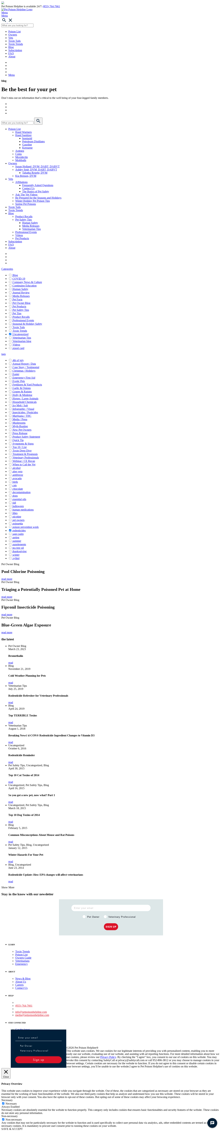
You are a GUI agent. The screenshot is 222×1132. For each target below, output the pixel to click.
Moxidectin (21, 157)
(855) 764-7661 (51, 6)
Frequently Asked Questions (37, 185)
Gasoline (27, 144)
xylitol (15, 558)
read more (6, 578)
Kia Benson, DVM (25, 175)
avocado (17, 478)
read (10, 662)
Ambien (19, 150)
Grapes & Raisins (22, 391)
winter (15, 554)
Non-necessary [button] (9, 1116)
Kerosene (27, 147)
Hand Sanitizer (23, 135)
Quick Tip (18, 440)
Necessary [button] (7, 1100)
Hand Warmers (23, 132)
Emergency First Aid (23, 377)
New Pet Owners (21, 429)
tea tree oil (18, 547)
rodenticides (19, 530)
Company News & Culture (27, 282)
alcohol (16, 467)
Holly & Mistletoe (22, 395)
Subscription (15, 50)
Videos (19, 235)
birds (15, 481)
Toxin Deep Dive (22, 450)
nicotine (16, 516)
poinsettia (17, 523)
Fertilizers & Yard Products (27, 384)
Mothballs (20, 160)
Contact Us (28, 188)
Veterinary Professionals (25, 457)
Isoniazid (27, 138)
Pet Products (22, 238)
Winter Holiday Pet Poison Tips (32, 200)
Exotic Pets (18, 381)
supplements (19, 544)
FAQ (11, 53)
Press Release (19, 433)
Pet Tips (16, 313)
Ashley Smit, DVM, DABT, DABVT (36, 169)
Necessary (11, 1103)
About (11, 56)
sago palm (18, 533)
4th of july (18, 360)
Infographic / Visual (23, 408)
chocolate (17, 488)
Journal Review (21, 292)
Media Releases (30, 225)
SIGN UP (111, 926)
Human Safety (30, 222)
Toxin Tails (14, 40)
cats (14, 485)
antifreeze (17, 474)
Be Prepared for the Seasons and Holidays (38, 197)
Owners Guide (23, 957)
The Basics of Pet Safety (35, 191)
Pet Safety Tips (23, 219)
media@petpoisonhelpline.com (32, 1015)
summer (16, 540)
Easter (15, 374)
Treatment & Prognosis (25, 454)
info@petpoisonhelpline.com (31, 1011)
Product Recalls (23, 216)
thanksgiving (19, 551)
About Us (20, 981)
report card (18, 348)
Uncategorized (20, 334)
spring (15, 537)
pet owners (18, 520)
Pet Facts (17, 299)
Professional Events (26, 232)
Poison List (14, 31)
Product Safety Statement (26, 436)
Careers (19, 984)
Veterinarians (22, 960)
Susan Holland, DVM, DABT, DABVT (37, 166)
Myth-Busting (20, 426)
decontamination (21, 492)
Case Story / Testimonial (25, 367)
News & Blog (23, 978)
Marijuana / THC (21, 415)
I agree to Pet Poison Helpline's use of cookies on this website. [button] (164, 1066)
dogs (15, 495)
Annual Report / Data (24, 363)
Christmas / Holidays (23, 370)
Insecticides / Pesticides (25, 412)
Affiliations (21, 182)
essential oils (19, 499)
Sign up (38, 1060)
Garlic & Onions (21, 388)
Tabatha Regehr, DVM (34, 172)
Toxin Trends (15, 44)
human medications (23, 509)
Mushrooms (18, 422)
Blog (11, 47)
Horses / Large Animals (25, 398)
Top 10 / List (19, 447)
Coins (18, 153)
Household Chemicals (24, 401)
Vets (10, 37)
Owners (12, 34)
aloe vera (17, 471)
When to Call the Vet (23, 464)
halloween (18, 506)
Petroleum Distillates (33, 141)
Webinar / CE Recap (23, 461)
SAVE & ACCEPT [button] (12, 1128)
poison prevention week (25, 527)
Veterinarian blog (21, 341)
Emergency (21, 963)
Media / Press (19, 419)
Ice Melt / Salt (20, 405)
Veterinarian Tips (31, 229)
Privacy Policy (108, 1057)
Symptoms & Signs (23, 443)
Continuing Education (24, 285)
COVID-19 (18, 278)
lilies (15, 513)
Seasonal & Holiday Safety (27, 323)
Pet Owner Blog (21, 302)
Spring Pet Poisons (25, 204)
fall (14, 502)
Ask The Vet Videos (26, 194)
